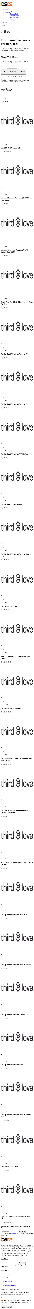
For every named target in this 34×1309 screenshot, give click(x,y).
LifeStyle (12, 20)
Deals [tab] (6, 101)
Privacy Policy (15, 1233)
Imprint (7, 1278)
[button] (19, 11)
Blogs (6, 22)
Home (6, 9)
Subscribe (22, 1231)
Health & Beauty (15, 17)
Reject (3, 1307)
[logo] (6, 6)
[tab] (4, 72)
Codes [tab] (6, 100)
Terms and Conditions (10, 1285)
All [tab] (5, 98)
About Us (7, 1274)
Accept (9, 1307)
